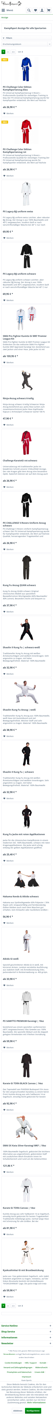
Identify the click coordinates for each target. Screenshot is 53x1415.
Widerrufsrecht (41, 1367)
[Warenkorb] (48, 10)
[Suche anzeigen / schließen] (28, 10)
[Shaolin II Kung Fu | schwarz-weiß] (26, 629)
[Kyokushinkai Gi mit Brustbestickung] (26, 1252)
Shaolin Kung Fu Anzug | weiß (19, 709)
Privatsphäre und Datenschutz (19, 1372)
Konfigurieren (33, 1410)
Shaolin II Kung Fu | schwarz (18, 772)
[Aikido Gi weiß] (26, 941)
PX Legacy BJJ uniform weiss (18, 211)
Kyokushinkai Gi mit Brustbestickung (23, 1270)
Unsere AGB (39, 1372)
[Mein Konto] (42, 10)
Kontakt (43, 1363)
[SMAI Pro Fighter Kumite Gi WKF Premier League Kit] (26, 318)
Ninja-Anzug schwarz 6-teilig (18, 398)
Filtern (8, 38)
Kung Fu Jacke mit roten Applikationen (24, 834)
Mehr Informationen (36, 1402)
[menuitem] (7, 10)
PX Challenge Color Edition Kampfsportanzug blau (17, 88)
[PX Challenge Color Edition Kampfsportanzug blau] (26, 69)
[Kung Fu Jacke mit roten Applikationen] (26, 816)
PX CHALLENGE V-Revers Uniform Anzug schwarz (24, 524)
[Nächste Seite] (8, 52)
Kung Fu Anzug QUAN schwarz (19, 585)
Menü (10, 10)
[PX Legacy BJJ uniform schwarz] (26, 256)
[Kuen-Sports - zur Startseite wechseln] (11, 3)
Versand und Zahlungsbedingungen (18, 1367)
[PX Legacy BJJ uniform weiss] (26, 193)
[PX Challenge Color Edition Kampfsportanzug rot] (26, 131)
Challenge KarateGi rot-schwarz (20, 460)
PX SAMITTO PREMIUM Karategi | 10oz (23, 1021)
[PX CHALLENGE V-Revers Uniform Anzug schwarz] (26, 505)
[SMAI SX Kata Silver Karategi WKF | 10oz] (26, 1127)
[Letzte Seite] (13, 52)
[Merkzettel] (35, 10)
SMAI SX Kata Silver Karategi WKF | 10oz (24, 1145)
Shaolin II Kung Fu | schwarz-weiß (21, 647)
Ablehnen (17, 1410)
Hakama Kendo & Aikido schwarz (21, 896)
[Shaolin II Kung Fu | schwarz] (26, 754)
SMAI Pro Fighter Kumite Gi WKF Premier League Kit (25, 337)
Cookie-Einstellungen (13, 1363)
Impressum (26, 1376)
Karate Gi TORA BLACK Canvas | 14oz (23, 1083)
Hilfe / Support (31, 1363)
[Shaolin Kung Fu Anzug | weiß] (26, 692)
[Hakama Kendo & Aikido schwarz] (26, 878)
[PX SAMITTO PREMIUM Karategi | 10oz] (26, 1003)
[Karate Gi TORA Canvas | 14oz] (26, 1190)
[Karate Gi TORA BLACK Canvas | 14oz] (26, 1065)
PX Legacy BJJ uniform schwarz (19, 273)
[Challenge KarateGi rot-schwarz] (26, 442)
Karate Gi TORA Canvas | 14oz (19, 1208)
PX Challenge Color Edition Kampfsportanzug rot (17, 150)
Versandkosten (9, 1354)
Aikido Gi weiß (10, 958)
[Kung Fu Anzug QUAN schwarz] (26, 567)
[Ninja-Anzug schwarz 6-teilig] (26, 380)
